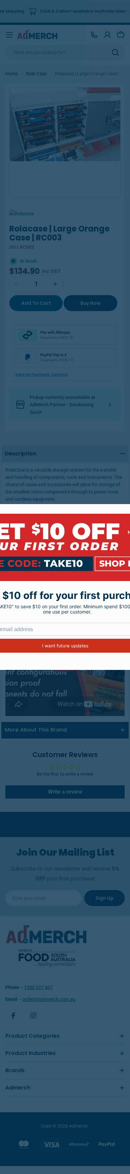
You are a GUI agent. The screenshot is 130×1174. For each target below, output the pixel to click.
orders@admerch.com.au (48, 999)
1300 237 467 (38, 987)
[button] (112, 143)
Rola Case (36, 73)
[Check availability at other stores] (109, 404)
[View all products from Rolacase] (21, 213)
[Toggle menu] (9, 35)
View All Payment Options (41, 374)
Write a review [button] (65, 792)
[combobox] (65, 52)
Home (11, 73)
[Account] (107, 35)
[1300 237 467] (94, 35)
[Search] (115, 52)
